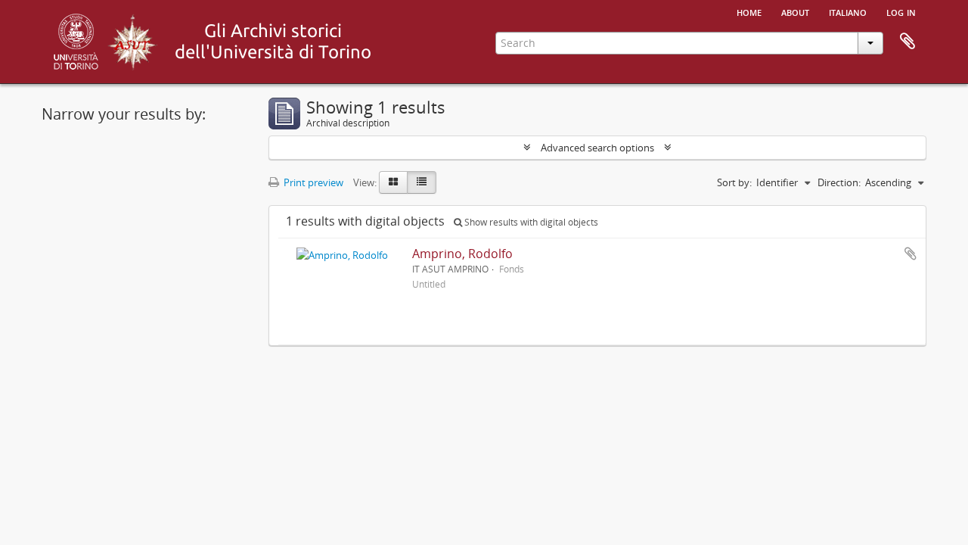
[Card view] (393, 182)
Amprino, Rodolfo (462, 253)
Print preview (312, 182)
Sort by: (734, 182)
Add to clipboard (910, 253)
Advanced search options (597, 147)
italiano (848, 11)
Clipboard (907, 42)
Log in (901, 11)
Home (749, 11)
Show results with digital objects (530, 222)
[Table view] (421, 182)
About (795, 11)
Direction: (839, 182)
